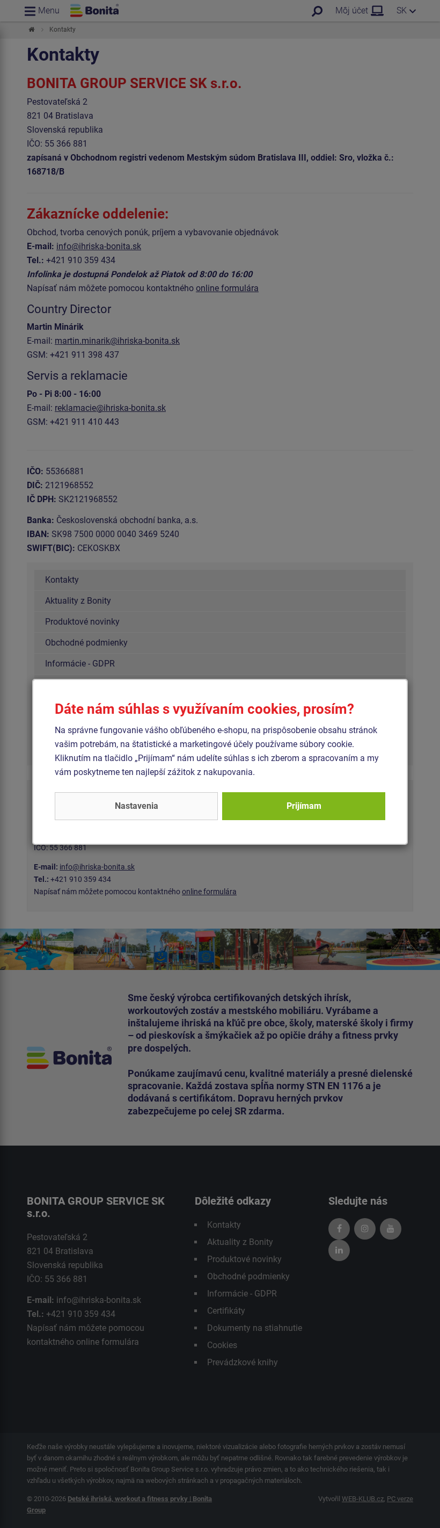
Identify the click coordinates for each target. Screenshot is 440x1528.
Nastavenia (136, 806)
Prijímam (304, 806)
